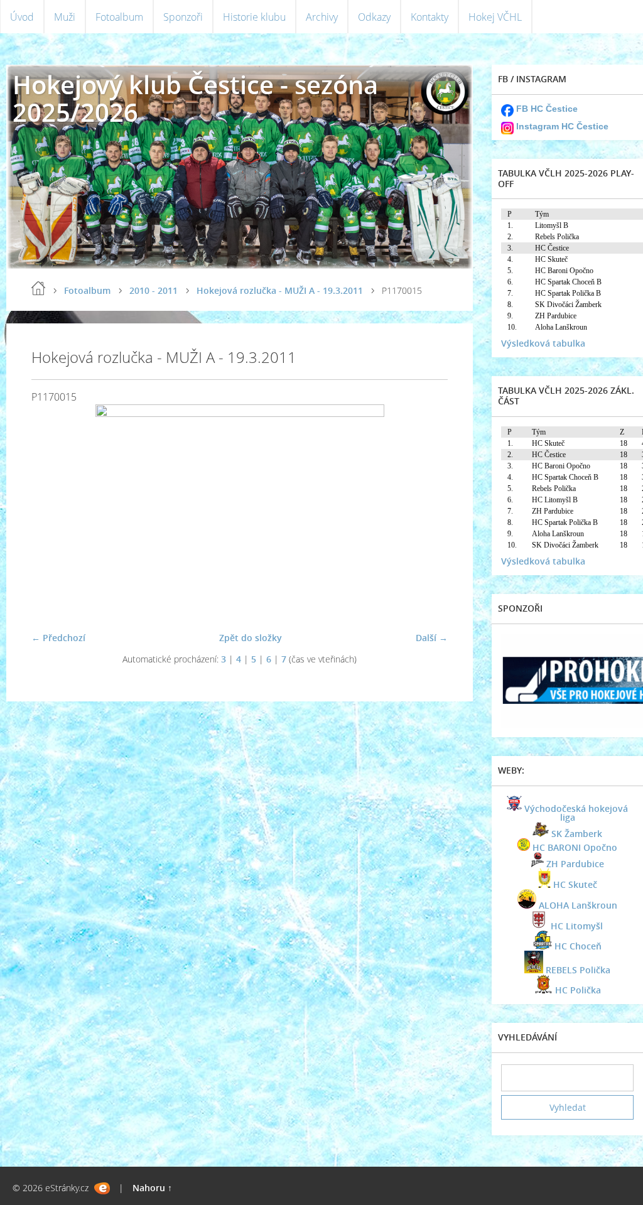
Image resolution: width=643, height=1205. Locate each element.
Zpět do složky (250, 638)
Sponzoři (183, 17)
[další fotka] (427, 512)
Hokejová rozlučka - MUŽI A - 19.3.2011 (280, 290)
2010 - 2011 (153, 290)
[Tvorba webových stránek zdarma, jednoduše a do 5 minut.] (102, 1188)
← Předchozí (58, 638)
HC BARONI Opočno (574, 847)
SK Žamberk (576, 834)
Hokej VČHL (495, 17)
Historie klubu (254, 17)
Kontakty (429, 17)
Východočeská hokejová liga (576, 812)
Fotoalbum (119, 17)
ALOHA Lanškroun (578, 905)
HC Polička (578, 990)
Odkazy (374, 17)
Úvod (22, 17)
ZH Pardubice (575, 864)
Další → (432, 638)
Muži (64, 17)
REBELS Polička (578, 970)
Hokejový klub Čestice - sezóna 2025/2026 (195, 98)
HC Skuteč (575, 884)
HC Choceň (578, 946)
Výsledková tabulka (543, 343)
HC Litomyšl (577, 926)
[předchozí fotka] (52, 512)
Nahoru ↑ (152, 1188)
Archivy (322, 17)
